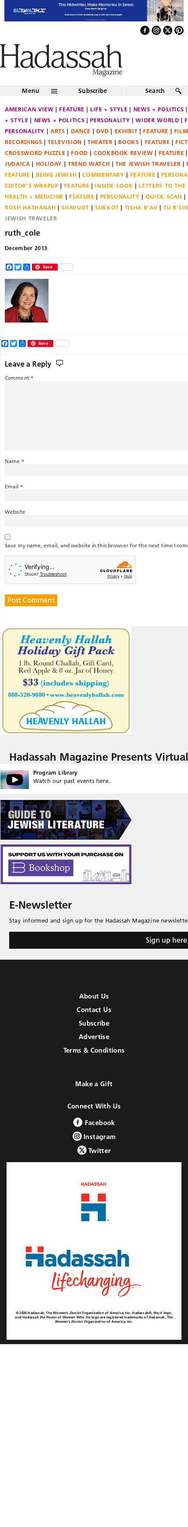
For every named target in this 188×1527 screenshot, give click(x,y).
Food (79, 171)
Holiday (49, 182)
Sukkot (107, 226)
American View (29, 127)
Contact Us (94, 1028)
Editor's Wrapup (32, 204)
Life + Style (109, 127)
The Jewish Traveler (148, 182)
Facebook (99, 1141)
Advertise (94, 1055)
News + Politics (59, 138)
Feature (71, 127)
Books (128, 160)
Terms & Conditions (94, 1068)
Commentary (103, 193)
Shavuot (75, 226)
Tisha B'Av (141, 226)
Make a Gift (93, 1102)
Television (65, 160)
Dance (81, 149)
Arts (57, 149)
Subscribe (93, 109)
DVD (102, 149)
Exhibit (126, 149)
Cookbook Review (123, 171)
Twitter (99, 1169)
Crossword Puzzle (35, 171)
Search (155, 109)
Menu (30, 109)
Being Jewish (56, 193)
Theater (100, 160)
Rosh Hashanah (30, 226)
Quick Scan (164, 215)
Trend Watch (89, 182)
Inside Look (114, 204)
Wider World (157, 138)
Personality (110, 138)
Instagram (99, 1155)
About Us (94, 1014)
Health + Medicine (34, 215)
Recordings (23, 160)
